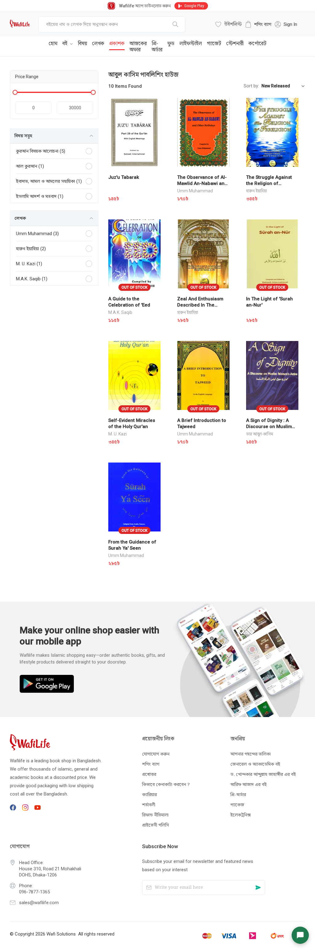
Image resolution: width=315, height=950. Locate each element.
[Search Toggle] (271, 41)
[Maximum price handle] (93, 92)
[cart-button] (291, 41)
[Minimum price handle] (15, 92)
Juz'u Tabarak (123, 177)
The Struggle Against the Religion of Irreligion (269, 183)
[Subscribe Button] (258, 887)
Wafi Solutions (61, 934)
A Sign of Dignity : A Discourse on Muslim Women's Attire (269, 426)
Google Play (194, 6)
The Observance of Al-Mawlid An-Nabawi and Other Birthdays (202, 183)
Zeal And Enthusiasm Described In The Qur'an (200, 305)
